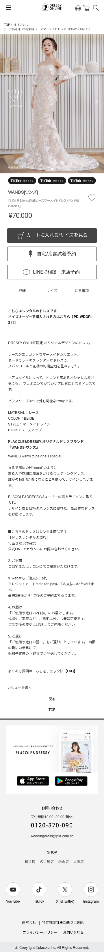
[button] (52, 169)
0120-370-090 (52, 825)
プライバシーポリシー (40, 932)
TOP (7, 25)
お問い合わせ (73, 932)
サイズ (52, 290)
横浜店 (30, 862)
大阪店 (78, 862)
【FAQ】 (70, 670)
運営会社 (29, 922)
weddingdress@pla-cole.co (52, 835)
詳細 (22, 290)
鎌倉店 (63, 862)
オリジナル (21, 25)
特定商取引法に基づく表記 (62, 922)
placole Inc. (47, 947)
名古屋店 (47, 862)
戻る (52, 698)
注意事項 (82, 290)
